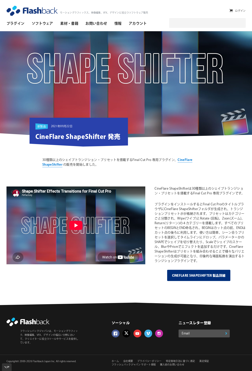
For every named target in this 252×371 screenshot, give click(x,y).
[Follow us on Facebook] (116, 333)
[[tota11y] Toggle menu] (7, 367)
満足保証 (204, 361)
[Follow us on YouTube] (137, 333)
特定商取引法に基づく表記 (180, 361)
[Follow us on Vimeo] (148, 333)
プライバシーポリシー (149, 361)
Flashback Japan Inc (44, 361)
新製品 (41, 127)
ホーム (115, 361)
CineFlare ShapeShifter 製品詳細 (199, 276)
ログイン (240, 11)
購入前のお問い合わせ (172, 364)
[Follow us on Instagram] (159, 333)
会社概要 (128, 361)
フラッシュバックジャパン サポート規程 (134, 364)
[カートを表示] (231, 11)
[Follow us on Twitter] (126, 333)
